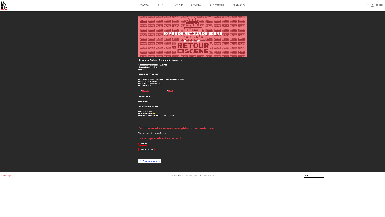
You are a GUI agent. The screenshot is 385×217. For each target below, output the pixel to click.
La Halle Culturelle (146, 149)
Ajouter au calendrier (150, 161)
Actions (179, 5)
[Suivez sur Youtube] (380, 5)
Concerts (143, 144)
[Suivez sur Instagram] (371, 5)
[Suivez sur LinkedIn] (376, 5)
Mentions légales (7, 176)
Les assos (143, 5)
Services (196, 5)
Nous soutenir (217, 5)
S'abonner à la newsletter (314, 176)
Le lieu (160, 5)
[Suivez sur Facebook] (367, 5)
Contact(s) (239, 5)
